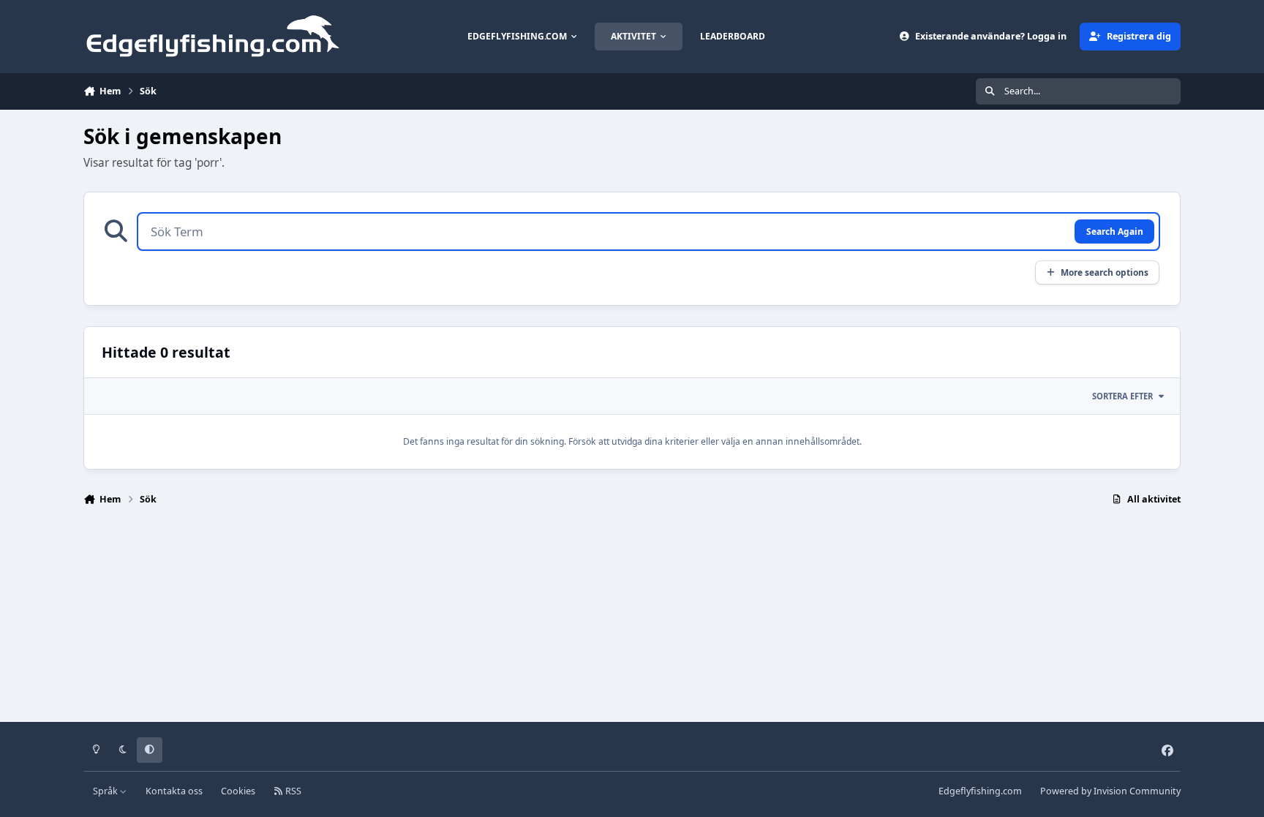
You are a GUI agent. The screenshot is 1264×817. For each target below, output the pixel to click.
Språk (106, 791)
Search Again (1114, 231)
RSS (292, 791)
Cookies (238, 791)
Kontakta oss (174, 791)
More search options (1104, 272)
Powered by (1110, 791)
